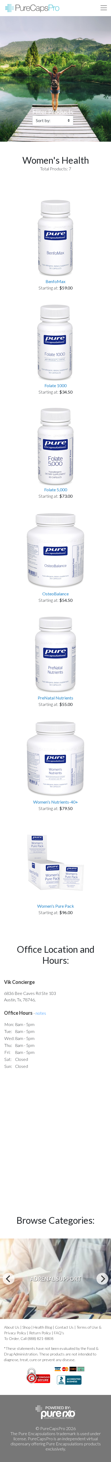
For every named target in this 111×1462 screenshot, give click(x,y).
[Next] (102, 1279)
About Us (11, 1327)
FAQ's (59, 1333)
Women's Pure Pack (55, 905)
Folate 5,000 (55, 489)
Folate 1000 (55, 385)
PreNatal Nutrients (55, 697)
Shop (26, 1327)
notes (41, 1013)
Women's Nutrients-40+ (55, 801)
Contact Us (64, 1327)
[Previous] (9, 1279)
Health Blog (42, 1327)
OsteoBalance (55, 593)
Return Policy (40, 1333)
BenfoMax (55, 281)
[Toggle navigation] (103, 8)
